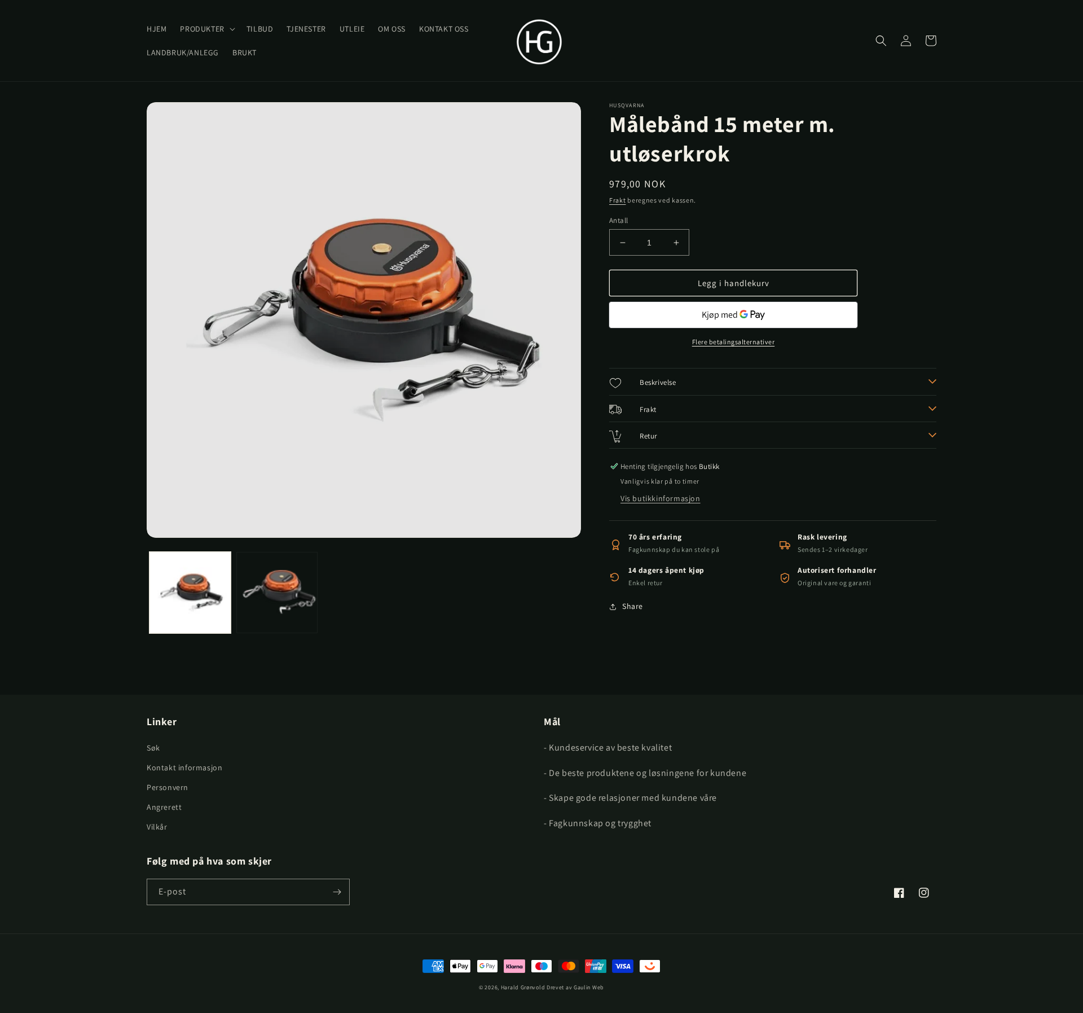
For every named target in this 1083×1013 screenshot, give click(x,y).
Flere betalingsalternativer (733, 341)
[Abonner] (336, 892)
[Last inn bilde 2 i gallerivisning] (277, 592)
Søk (153, 748)
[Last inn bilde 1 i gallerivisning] (190, 592)
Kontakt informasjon (184, 767)
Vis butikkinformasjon (660, 498)
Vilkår (157, 827)
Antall (618, 220)
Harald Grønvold (524, 987)
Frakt (617, 200)
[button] (206, 29)
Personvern (167, 787)
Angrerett (164, 807)
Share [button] (632, 606)
